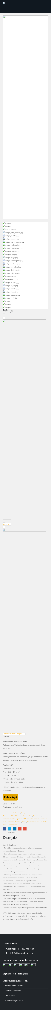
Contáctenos (10, 995)
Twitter (9, 828)
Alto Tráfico (15, 813)
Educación (37, 816)
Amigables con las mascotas (31, 813)
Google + (19, 828)
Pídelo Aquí (10, 797)
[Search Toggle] (37, 6)
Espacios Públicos (22, 819)
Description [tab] (11, 832)
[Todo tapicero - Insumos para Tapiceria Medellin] (13, 6)
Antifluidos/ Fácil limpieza (13, 816)
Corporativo (27, 816)
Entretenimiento (9, 819)
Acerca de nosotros (13, 991)
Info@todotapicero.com (22, 953)
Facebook (4, 828)
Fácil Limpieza (8, 822)
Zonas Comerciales (10, 825)
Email (25, 828)
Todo (45, 822)
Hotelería (18, 822)
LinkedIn (14, 828)
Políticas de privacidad (14, 1000)
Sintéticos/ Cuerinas (34, 822)
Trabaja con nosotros (14, 986)
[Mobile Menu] (44, 6)
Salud (24, 822)
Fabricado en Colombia (38, 819)
